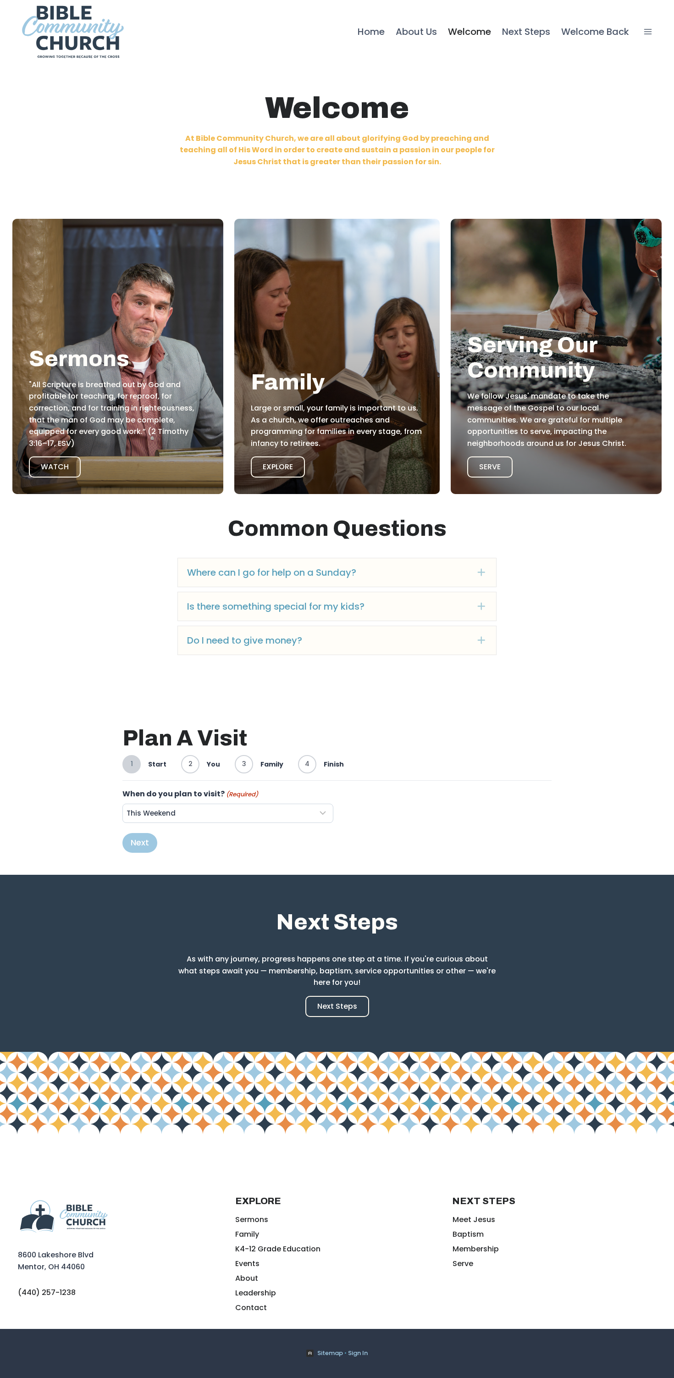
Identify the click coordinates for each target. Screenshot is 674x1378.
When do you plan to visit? (190, 794)
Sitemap (330, 1353)
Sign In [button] (358, 1353)
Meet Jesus (474, 1219)
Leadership (255, 1293)
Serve (463, 1263)
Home (371, 31)
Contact (251, 1307)
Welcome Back (595, 31)
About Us (416, 31)
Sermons (251, 1219)
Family (247, 1234)
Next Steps (526, 31)
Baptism (468, 1234)
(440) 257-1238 (47, 1292)
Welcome (469, 31)
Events (247, 1263)
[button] (337, 572)
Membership (476, 1249)
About (246, 1278)
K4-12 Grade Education (277, 1249)
